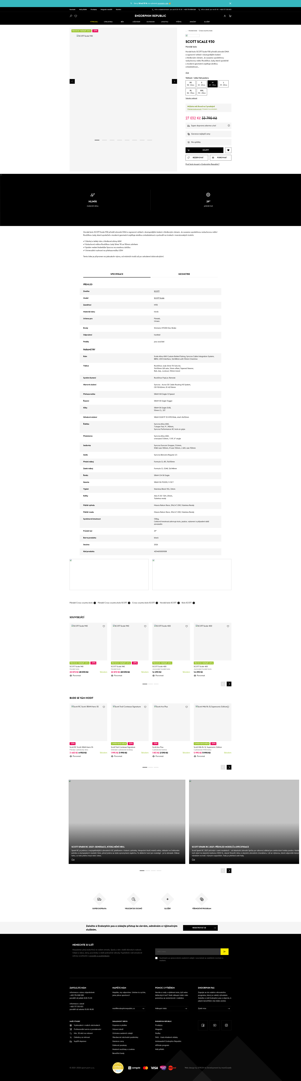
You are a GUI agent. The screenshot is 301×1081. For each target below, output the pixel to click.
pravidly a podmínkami (99, 956)
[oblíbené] (76, 16)
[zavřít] (230, 3)
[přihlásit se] (225, 16)
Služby (157, 1033)
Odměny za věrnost (82, 1037)
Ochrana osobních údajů (122, 1033)
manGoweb (226, 1068)
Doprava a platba (119, 1025)
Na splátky (196, 142)
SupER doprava (80, 1041)
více (187, 73)
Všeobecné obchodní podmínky (125, 1037)
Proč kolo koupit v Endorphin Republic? (202, 164)
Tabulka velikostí (191, 98)
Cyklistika (108, 22)
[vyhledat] (71, 16)
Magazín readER (106, 9)
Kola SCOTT (187, 603)
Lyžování (136, 22)
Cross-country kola (205, 31)
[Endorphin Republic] (150, 16)
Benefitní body (118, 1053)
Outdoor (150, 22)
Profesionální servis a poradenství (87, 1029)
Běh (122, 22)
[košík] (230, 16)
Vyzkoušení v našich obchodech (87, 1025)
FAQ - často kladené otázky (166, 1037)
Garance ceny (118, 1041)
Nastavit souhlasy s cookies (123, 1049)
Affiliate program (162, 1045)
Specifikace (117, 274)
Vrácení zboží (117, 1029)
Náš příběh (83, 9)
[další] (229, 684)
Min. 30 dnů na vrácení (83, 1033)
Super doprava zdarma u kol (211, 127)
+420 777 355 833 (225, 9)
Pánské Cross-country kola (81, 603)
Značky (193, 22)
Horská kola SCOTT (168, 603)
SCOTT (157, 291)
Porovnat (77, 676)
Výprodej (94, 22)
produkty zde (163, 3)
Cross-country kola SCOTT (143, 603)
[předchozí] (223, 684)
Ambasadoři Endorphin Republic (168, 1041)
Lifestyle (164, 22)
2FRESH (201, 1068)
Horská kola (193, 31)
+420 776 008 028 (189, 9)
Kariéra (118, 9)
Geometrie (184, 274)
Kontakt (72, 9)
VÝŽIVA (178, 22)
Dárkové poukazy (119, 1045)
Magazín (158, 1029)
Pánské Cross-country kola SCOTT (112, 603)
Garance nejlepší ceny (200, 134)
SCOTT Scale (159, 298)
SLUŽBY (207, 22)
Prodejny (94, 9)
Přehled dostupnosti (194, 109)
